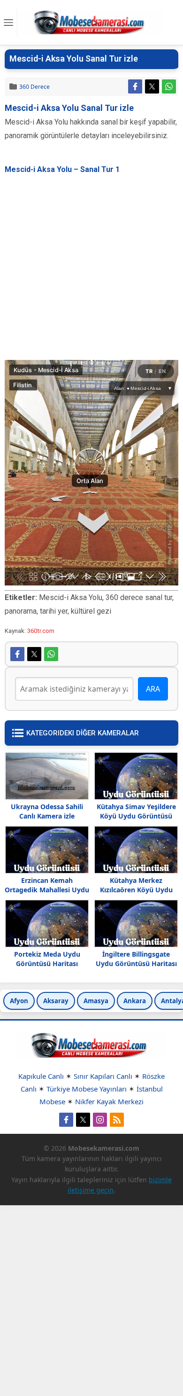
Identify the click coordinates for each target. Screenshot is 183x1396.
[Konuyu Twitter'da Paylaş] (152, 86)
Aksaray (56, 1001)
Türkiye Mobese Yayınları (86, 1088)
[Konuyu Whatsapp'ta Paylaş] (169, 86)
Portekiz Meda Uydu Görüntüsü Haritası (47, 959)
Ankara (134, 1001)
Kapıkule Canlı (41, 1076)
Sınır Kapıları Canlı (103, 1076)
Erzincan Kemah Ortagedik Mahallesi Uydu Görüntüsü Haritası (47, 890)
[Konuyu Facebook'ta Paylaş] (135, 86)
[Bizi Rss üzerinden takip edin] (117, 1120)
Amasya (96, 1001)
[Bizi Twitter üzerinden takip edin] (83, 1120)
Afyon (19, 1001)
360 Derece (34, 87)
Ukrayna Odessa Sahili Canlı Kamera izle (47, 811)
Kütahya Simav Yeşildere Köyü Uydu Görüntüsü (136, 811)
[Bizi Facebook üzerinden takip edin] (66, 1120)
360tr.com (40, 630)
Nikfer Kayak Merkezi (109, 1101)
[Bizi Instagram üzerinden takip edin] (100, 1120)
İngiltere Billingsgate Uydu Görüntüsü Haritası (136, 959)
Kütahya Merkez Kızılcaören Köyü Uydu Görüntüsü (136, 890)
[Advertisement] (91, 268)
